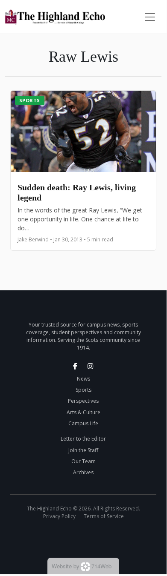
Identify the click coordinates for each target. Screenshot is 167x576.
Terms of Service (104, 516)
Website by (81, 566)
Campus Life (83, 423)
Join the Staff (83, 450)
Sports (29, 100)
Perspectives (83, 400)
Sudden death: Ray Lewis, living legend (77, 192)
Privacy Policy (59, 516)
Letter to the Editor (83, 438)
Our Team (83, 461)
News (83, 378)
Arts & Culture (83, 412)
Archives (83, 472)
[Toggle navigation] (149, 17)
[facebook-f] (75, 366)
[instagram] (91, 366)
